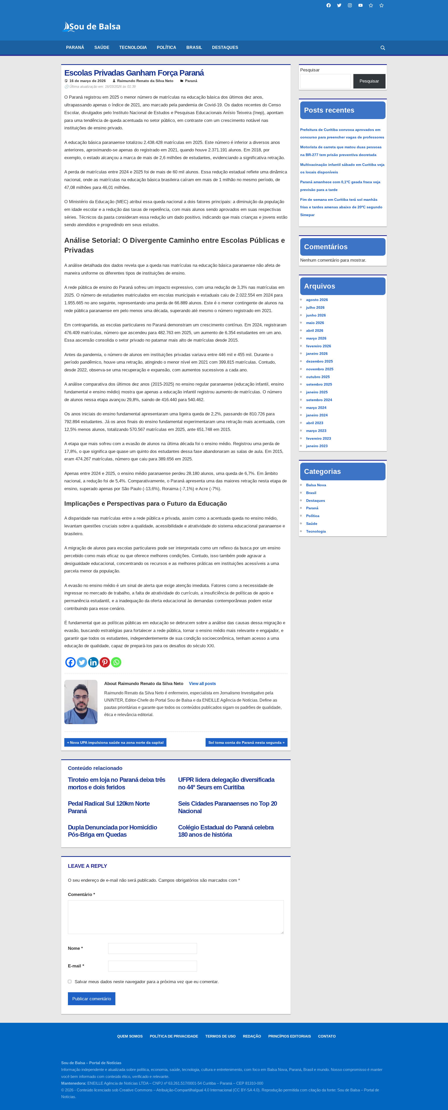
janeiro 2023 (317, 446)
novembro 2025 (319, 369)
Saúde (101, 47)
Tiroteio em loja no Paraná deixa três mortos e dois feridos (116, 783)
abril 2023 (314, 423)
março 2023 (316, 431)
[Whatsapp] (116, 662)
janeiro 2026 (317, 353)
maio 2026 (315, 323)
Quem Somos (130, 1036)
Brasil (194, 47)
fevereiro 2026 (318, 346)
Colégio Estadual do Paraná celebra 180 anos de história (226, 831)
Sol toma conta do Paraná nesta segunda (245, 743)
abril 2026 (314, 330)
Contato (327, 1036)
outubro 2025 (318, 377)
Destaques (225, 47)
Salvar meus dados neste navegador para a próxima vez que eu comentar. (147, 981)
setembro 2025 (319, 384)
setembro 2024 (319, 400)
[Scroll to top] (439, 1101)
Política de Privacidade (174, 1036)
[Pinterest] (105, 662)
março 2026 (316, 338)
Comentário (81, 894)
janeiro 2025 (317, 392)
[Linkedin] (93, 662)
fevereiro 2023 (318, 438)
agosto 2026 (317, 300)
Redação (252, 1036)
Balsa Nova (316, 485)
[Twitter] (82, 662)
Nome (75, 948)
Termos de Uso (220, 1036)
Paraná (75, 47)
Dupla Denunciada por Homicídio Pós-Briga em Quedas (112, 831)
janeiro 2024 (317, 415)
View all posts (202, 683)
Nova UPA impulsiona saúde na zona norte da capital (117, 743)
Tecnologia (133, 47)
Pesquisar (310, 70)
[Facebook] (70, 662)
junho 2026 (316, 315)
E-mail (76, 966)
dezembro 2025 (319, 361)
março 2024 (316, 408)
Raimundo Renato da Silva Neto (145, 81)
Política (166, 47)
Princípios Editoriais (289, 1036)
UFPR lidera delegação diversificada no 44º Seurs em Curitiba (226, 783)
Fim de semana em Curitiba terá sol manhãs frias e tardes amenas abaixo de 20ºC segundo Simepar (341, 207)
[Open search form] (383, 47)
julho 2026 (315, 307)
